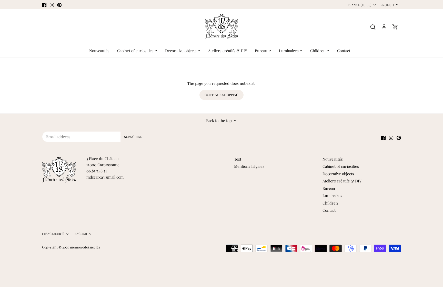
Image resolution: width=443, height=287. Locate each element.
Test (237, 159)
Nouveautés (333, 159)
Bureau (329, 188)
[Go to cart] (395, 27)
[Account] (384, 27)
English (387, 5)
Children (330, 203)
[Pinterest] (59, 4)
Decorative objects (338, 173)
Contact (329, 210)
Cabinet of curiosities (341, 166)
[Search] (372, 27)
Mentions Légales (249, 166)
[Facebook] (44, 4)
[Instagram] (52, 4)
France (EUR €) (359, 5)
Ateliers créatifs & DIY (342, 180)
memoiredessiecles (85, 247)
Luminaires (332, 195)
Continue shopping (221, 94)
